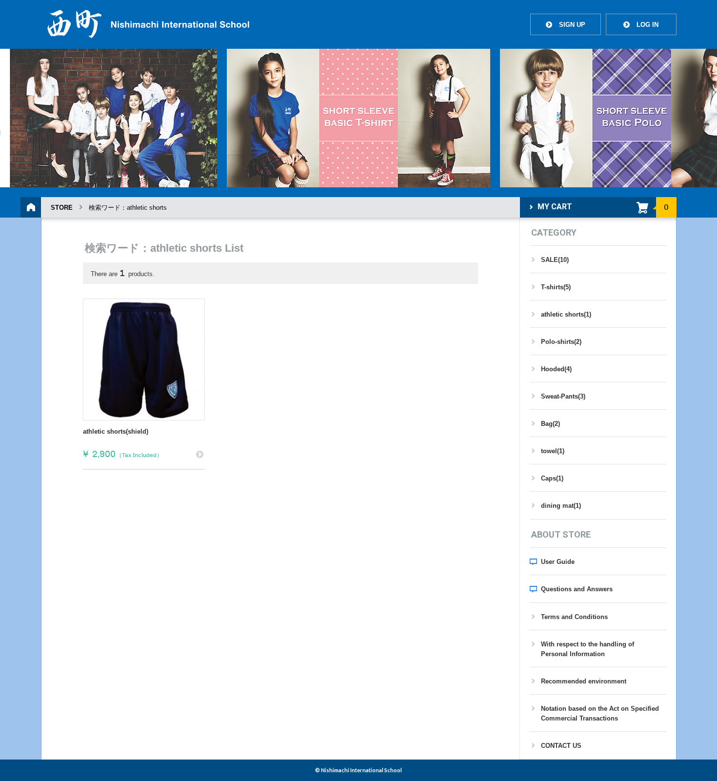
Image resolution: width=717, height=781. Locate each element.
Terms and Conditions (574, 617)
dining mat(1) (561, 505)
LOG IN (640, 24)
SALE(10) (555, 259)
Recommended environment (583, 681)
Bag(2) (550, 423)
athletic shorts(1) (566, 314)
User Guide (558, 561)
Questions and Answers (577, 589)
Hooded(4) (556, 369)
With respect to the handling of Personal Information (587, 649)
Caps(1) (552, 478)
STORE (62, 207)
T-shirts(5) (556, 287)
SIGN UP (565, 24)
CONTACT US (561, 745)
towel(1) (552, 451)
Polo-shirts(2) (561, 341)
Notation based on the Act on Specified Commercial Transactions (600, 713)
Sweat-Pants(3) (563, 396)
